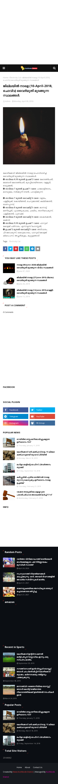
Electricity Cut (15, 77)
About (27, 767)
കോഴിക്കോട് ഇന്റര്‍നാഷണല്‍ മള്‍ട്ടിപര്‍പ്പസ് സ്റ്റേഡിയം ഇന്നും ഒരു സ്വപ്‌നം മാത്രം (32, 657)
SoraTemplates (23, 777)
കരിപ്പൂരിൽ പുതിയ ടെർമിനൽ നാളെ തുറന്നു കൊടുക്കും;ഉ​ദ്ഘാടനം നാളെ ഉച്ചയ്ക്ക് (33, 480)
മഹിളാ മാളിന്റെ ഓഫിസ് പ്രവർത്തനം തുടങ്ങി (34, 466)
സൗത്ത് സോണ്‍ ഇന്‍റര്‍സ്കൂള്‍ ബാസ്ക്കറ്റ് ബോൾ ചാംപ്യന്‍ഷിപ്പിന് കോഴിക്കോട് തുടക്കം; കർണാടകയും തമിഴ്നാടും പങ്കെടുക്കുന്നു (34, 673)
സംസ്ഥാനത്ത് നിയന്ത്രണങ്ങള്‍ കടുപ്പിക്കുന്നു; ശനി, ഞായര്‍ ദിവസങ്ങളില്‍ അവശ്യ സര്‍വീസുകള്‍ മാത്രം (36, 576)
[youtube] (42, 416)
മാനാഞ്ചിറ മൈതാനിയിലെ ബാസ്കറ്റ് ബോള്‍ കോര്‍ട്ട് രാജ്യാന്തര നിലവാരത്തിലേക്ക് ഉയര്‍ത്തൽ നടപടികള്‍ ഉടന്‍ (35, 690)
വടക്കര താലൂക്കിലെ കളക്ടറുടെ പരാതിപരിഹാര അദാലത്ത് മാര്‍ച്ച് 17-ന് (34, 493)
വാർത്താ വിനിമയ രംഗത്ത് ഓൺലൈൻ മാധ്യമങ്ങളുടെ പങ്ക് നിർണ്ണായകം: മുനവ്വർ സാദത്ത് (34, 562)
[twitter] (42, 409)
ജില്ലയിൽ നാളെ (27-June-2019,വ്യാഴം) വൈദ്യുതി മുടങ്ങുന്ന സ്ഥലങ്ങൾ (35, 279)
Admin (8, 101)
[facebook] (15, 409)
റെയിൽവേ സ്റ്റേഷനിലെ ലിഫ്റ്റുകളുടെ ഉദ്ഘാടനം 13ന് (33, 440)
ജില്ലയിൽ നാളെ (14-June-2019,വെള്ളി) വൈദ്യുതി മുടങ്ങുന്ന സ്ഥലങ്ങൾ (35, 291)
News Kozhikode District (23, 772)
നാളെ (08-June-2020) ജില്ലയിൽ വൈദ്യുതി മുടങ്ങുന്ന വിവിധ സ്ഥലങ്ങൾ (35, 266)
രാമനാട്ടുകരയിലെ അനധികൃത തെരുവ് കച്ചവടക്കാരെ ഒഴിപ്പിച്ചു (34, 590)
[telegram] (15, 416)
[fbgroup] (42, 423)
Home (5, 77)
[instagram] (15, 423)
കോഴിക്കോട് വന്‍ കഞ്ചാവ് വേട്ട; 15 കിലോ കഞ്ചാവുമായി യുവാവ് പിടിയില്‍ (36, 453)
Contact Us (37, 767)
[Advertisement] (29, 32)
